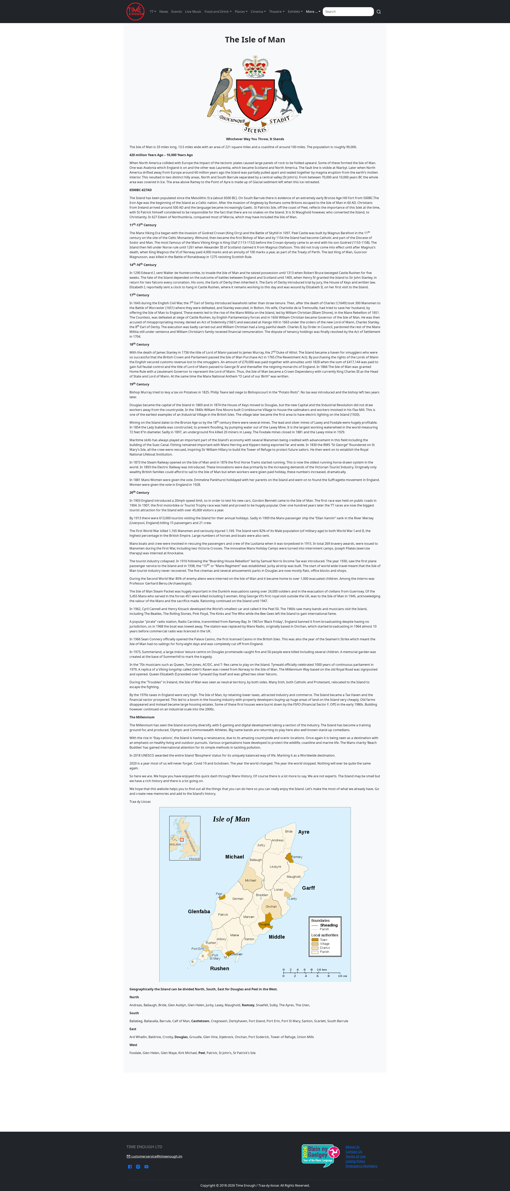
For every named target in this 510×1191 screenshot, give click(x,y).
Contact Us (354, 1151)
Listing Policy (355, 1161)
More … (312, 11)
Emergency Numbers (362, 1166)
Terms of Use (356, 1156)
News (163, 11)
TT (151, 11)
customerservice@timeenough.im (156, 1156)
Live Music (193, 11)
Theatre (275, 11)
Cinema (257, 11)
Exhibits (294, 11)
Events (176, 11)
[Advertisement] (255, 1102)
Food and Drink (217, 11)
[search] (378, 11)
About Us (353, 1147)
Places (240, 11)
